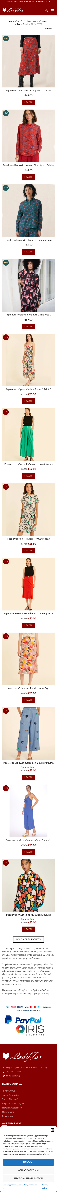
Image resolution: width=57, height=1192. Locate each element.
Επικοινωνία (7, 1116)
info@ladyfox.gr (13, 1076)
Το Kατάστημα (8, 1091)
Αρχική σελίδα (17, 21)
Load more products (28, 940)
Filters (48, 28)
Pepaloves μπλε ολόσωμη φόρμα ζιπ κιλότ (28, 840)
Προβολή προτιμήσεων (28, 1178)
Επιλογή (28, 102)
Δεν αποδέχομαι (28, 1170)
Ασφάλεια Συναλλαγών (13, 1104)
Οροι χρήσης (8, 1112)
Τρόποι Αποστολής (11, 1095)
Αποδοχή (28, 1162)
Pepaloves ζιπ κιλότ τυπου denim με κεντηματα (28, 763)
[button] (52, 1130)
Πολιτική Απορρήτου (12, 1108)
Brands (25, 24)
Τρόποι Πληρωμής (10, 1099)
